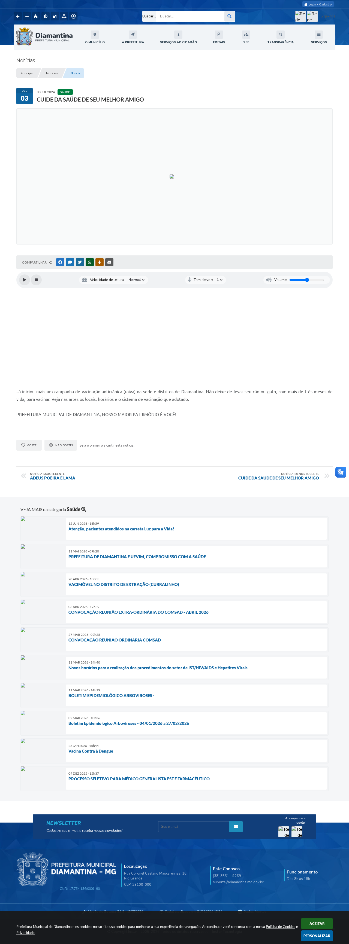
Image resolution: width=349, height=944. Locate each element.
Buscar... (149, 16)
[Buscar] (229, 16)
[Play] (24, 279)
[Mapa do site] (64, 16)
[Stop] (36, 279)
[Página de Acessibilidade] (73, 16)
